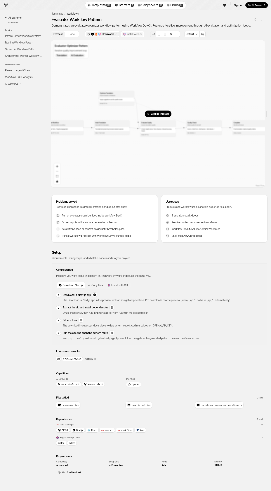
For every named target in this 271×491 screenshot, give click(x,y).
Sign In (238, 5)
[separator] (266, 114)
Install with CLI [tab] (119, 285)
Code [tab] (72, 34)
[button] (256, 5)
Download (108, 34)
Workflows (13, 22)
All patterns (15, 17)
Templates (57, 13)
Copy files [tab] (97, 285)
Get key (89, 358)
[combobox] (192, 34)
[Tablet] (159, 34)
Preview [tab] (58, 34)
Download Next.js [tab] (73, 285)
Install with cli (134, 34)
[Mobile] (165, 34)
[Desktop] (153, 34)
